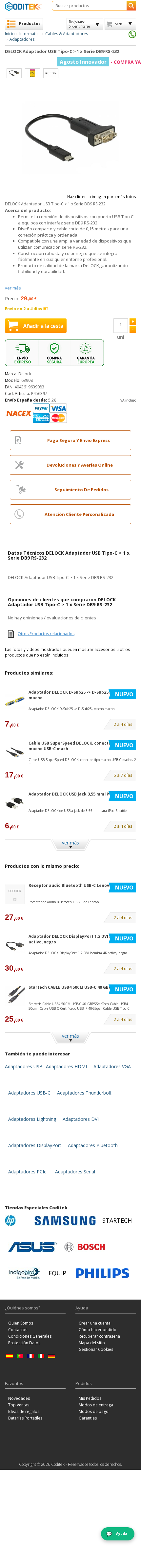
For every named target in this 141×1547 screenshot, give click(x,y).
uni (120, 337)
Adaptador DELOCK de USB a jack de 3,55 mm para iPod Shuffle (78, 810)
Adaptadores (22, 39)
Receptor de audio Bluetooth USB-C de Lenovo (64, 902)
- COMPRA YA (100, 62)
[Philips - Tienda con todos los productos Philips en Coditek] (102, 1273)
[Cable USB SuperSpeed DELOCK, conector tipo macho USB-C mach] (15, 752)
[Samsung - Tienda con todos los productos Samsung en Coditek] (65, 1221)
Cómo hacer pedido (97, 1329)
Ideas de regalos (23, 1411)
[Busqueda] (131, 6)
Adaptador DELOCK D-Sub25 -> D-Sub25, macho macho (77, 695)
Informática (30, 33)
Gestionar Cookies (96, 1349)
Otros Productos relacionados (46, 633)
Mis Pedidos (90, 1398)
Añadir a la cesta (43, 325)
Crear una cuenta (95, 1323)
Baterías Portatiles (25, 1418)
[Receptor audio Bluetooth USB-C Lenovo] (15, 895)
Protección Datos (24, 1343)
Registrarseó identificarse (79, 24)
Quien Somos (20, 1323)
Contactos (17, 1329)
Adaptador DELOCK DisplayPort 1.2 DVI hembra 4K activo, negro (80, 939)
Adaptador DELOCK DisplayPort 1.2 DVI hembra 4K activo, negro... (79, 953)
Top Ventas (18, 1405)
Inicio (10, 33)
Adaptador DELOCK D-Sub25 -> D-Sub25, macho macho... (73, 708)
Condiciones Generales (29, 1336)
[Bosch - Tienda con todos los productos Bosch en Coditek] (84, 1247)
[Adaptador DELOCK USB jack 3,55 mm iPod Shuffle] (15, 803)
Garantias (88, 1418)
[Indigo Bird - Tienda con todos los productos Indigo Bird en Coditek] (24, 1273)
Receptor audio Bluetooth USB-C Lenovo (70, 885)
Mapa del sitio (92, 1343)
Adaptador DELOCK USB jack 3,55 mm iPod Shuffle (79, 794)
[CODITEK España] (23, 6)
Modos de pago (94, 1411)
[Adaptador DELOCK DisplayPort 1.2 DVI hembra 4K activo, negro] (15, 946)
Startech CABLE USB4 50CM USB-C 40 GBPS (71, 987)
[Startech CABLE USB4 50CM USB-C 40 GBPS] (15, 996)
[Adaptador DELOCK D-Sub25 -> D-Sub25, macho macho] (15, 701)
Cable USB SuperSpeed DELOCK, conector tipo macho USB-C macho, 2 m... (82, 762)
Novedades (19, 1398)
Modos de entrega (96, 1405)
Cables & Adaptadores (66, 33)
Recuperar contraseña (99, 1336)
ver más (13, 288)
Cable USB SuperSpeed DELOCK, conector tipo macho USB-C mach (76, 745)
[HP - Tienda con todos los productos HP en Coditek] (18, 1221)
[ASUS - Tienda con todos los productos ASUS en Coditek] (32, 1247)
